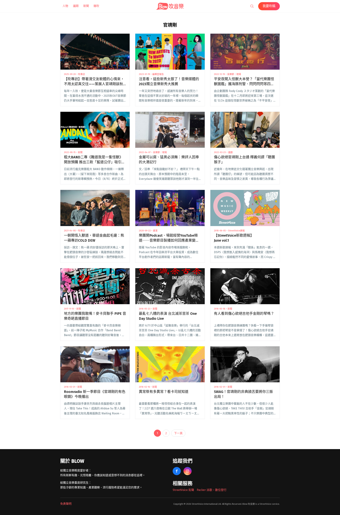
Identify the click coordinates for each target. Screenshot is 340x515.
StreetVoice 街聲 (183, 490)
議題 (76, 6)
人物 (65, 6)
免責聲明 (66, 503)
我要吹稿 (269, 6)
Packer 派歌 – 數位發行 (211, 490)
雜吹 (96, 6)
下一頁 (178, 433)
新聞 (86, 6)
